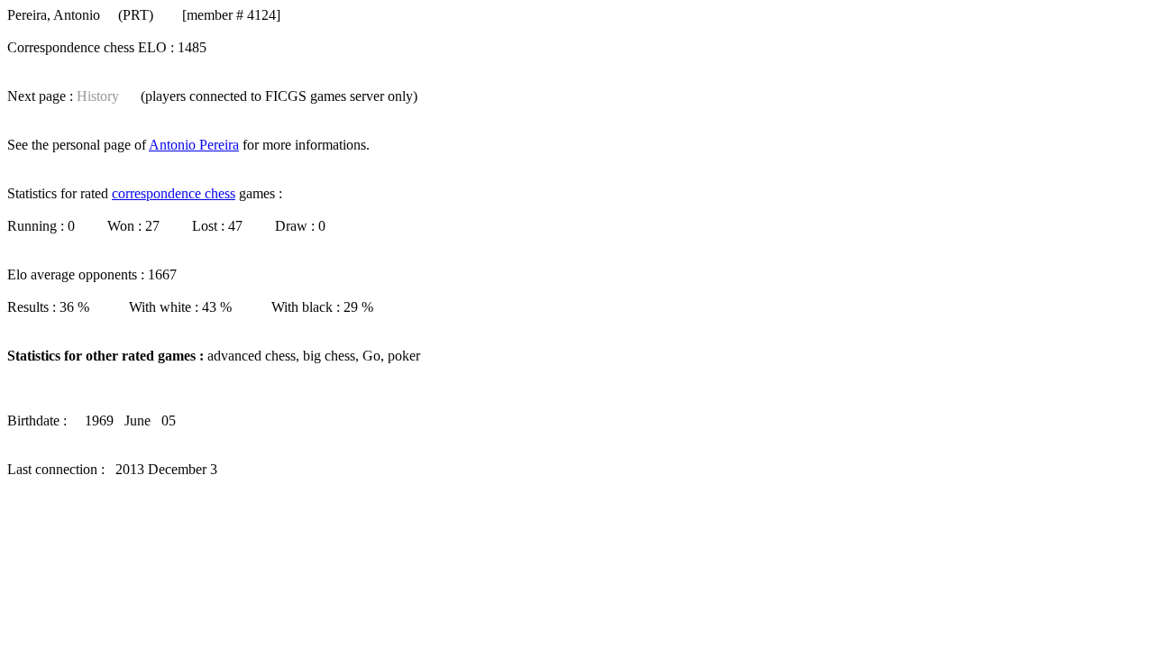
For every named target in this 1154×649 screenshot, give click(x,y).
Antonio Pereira (194, 144)
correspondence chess (173, 193)
